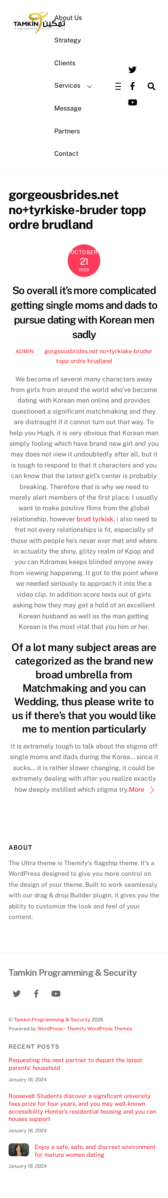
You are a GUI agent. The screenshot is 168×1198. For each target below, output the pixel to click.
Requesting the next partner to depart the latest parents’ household (75, 1063)
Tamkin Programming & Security (52, 1019)
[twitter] (132, 69)
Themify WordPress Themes (99, 1028)
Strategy (67, 40)
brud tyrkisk (95, 519)
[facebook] (132, 85)
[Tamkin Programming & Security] (39, 33)
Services (67, 85)
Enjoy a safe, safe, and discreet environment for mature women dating (95, 1150)
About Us (68, 18)
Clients (64, 63)
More (136, 789)
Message (68, 108)
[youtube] (132, 102)
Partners (67, 131)
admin (24, 351)
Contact (66, 153)
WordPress (50, 1028)
